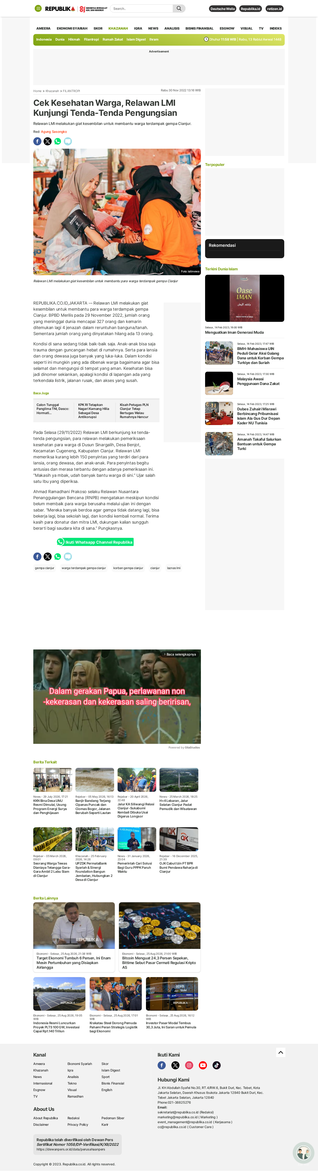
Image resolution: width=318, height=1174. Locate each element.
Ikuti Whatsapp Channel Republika (99, 542)
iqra (138, 28)
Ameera (39, 1064)
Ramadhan (75, 1096)
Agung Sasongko (54, 132)
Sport (105, 1077)
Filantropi (91, 39)
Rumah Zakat (113, 39)
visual (246, 28)
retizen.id (274, 9)
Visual (72, 1090)
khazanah (118, 28)
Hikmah (74, 39)
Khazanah (52, 91)
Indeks (276, 28)
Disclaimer (41, 1124)
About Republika (45, 1118)
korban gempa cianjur (128, 568)
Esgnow (39, 1090)
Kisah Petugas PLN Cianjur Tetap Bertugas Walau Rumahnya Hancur (134, 411)
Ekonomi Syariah (72, 28)
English (106, 1090)
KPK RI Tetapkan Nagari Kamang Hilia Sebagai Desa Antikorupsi (93, 411)
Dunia (59, 39)
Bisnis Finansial (199, 28)
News (37, 1077)
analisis (171, 28)
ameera (43, 28)
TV (261, 28)
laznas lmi (173, 568)
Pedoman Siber (112, 1118)
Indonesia (44, 39)
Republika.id (250, 9)
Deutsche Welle (223, 9)
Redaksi (74, 1118)
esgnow (227, 28)
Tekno (72, 1083)
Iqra (70, 1070)
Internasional (42, 1083)
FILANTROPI (71, 91)
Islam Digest (136, 39)
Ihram (154, 39)
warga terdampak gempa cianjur (84, 568)
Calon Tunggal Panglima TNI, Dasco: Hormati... (53, 409)
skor (98, 28)
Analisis (73, 1077)
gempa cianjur (44, 568)
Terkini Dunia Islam (221, 269)
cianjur (155, 568)
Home (37, 91)
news (153, 28)
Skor (104, 1064)
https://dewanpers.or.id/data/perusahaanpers (71, 1149)
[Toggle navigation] (38, 8)
